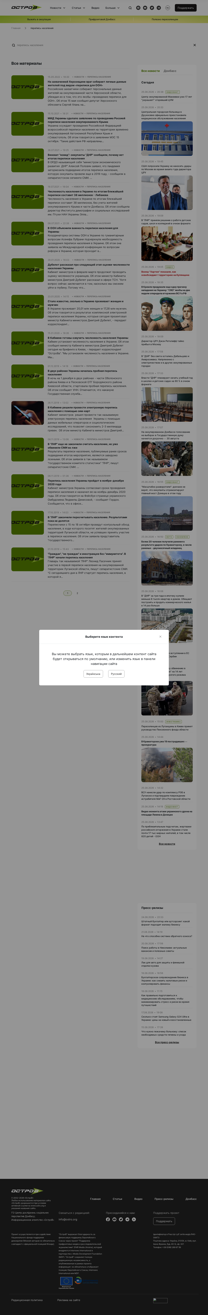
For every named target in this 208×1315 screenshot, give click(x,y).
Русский (116, 673)
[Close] (160, 637)
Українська (93, 673)
